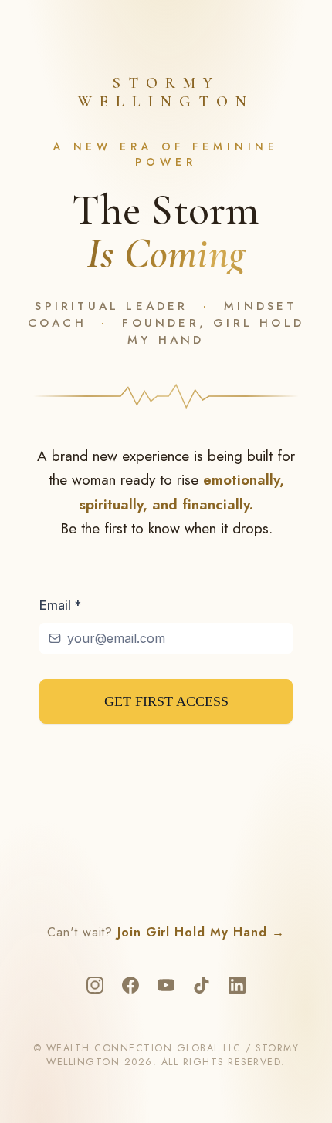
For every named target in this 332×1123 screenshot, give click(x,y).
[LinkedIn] (237, 985)
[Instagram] (94, 985)
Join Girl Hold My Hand (201, 932)
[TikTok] (201, 985)
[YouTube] (166, 985)
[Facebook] (130, 985)
